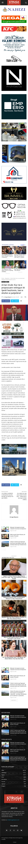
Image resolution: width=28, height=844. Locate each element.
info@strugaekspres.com (13, 820)
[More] (21, 300)
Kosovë (3, 538)
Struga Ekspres (8, 297)
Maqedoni (7, 278)
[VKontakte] (21, 830)
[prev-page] (2, 549)
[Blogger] (6, 830)
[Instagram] (17, 830)
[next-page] (5, 549)
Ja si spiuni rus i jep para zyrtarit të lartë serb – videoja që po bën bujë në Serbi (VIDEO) (22, 496)
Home (2, 278)
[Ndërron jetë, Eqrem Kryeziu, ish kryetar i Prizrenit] (5, 536)
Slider (8, 281)
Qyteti (3, 546)
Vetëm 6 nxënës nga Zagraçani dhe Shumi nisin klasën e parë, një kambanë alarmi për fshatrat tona (18, 543)
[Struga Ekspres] (2, 297)
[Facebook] (10, 830)
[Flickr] (14, 830)
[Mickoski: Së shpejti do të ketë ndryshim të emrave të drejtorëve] (5, 529)
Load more (13, 700)
